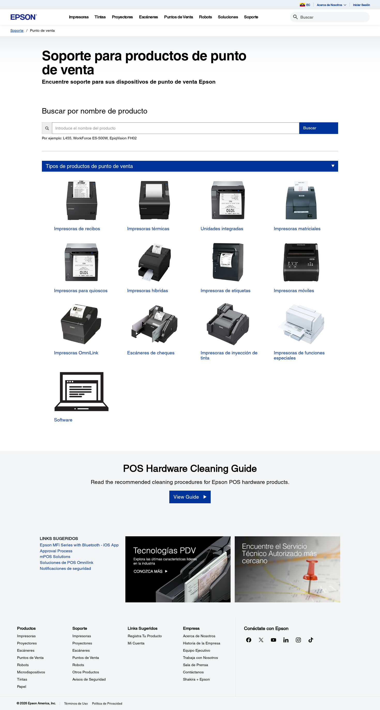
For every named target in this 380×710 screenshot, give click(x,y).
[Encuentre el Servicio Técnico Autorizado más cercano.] (287, 569)
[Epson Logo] (23, 17)
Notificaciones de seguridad (65, 568)
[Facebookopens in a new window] (248, 639)
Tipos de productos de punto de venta (89, 166)
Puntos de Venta (30, 658)
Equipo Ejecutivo (196, 650)
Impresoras (26, 636)
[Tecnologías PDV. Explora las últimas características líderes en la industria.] (178, 569)
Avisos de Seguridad (89, 679)
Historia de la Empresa (201, 643)
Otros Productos (85, 672)
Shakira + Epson (196, 679)
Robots (23, 665)
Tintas (22, 679)
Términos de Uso (76, 703)
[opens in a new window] (310, 639)
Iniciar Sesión (361, 4)
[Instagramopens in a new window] (298, 639)
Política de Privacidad (107, 703)
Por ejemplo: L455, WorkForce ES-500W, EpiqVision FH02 (89, 138)
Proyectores (27, 643)
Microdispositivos (31, 672)
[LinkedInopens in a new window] (286, 639)
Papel (21, 686)
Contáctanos (193, 672)
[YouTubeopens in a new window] (273, 639)
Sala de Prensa (195, 665)
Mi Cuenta (136, 643)
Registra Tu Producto (145, 636)
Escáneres (25, 650)
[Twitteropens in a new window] (261, 639)
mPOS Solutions (55, 556)
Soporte (17, 30)
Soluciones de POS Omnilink (66, 562)
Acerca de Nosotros (199, 636)
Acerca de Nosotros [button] (329, 4)
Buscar (309, 127)
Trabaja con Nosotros (200, 658)
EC (308, 4)
